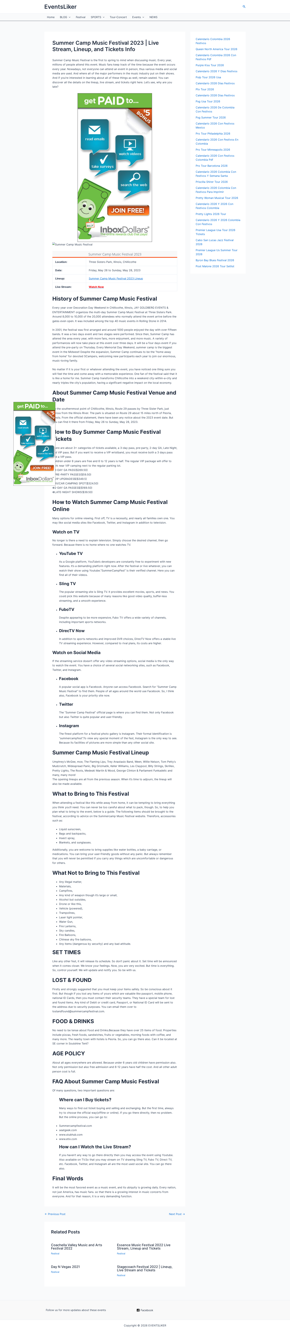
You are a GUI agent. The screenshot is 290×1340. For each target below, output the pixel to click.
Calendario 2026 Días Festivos (215, 83)
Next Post (177, 1214)
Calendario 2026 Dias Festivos (215, 95)
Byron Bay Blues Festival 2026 (215, 260)
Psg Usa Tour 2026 (208, 101)
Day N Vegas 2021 (65, 1267)
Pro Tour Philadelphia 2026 (213, 133)
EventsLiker (60, 6)
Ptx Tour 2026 (205, 89)
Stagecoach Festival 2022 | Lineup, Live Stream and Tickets (145, 1268)
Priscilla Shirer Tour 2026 (212, 181)
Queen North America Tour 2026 (216, 49)
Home (51, 17)
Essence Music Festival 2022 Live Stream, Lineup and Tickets (144, 1246)
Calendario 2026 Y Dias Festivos (216, 71)
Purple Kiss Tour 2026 (210, 65)
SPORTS (96, 17)
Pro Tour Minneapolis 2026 (213, 149)
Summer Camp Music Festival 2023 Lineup (116, 278)
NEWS (153, 17)
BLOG (63, 17)
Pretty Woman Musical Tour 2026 (217, 198)
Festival (80, 17)
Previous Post (55, 1214)
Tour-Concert (118, 17)
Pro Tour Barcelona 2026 (212, 165)
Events (136, 17)
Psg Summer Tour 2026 (211, 117)
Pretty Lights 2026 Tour (211, 214)
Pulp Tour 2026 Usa (208, 77)
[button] (244, 7)
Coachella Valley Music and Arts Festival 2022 (76, 1246)
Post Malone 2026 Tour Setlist (215, 266)
